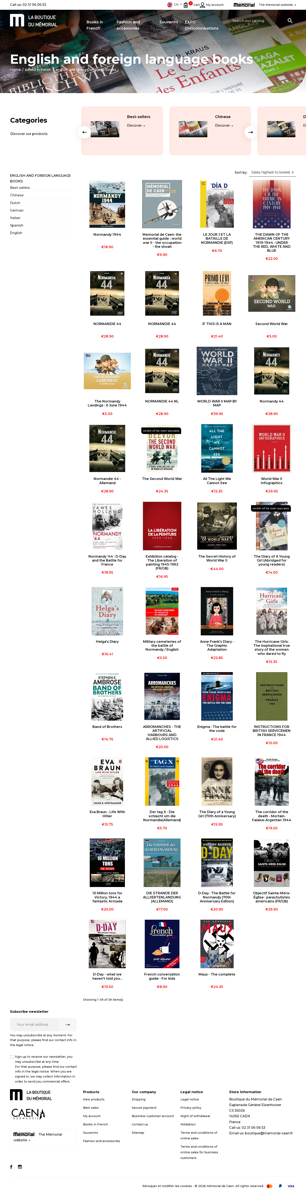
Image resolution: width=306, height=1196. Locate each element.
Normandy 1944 (107, 235)
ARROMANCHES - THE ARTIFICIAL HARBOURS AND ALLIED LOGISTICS (162, 733)
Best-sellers (138, 117)
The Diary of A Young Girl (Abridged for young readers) (272, 560)
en (176, 4)
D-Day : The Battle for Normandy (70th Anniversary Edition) (217, 897)
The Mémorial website (38, 1137)
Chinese (223, 117)
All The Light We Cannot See (217, 481)
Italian (15, 218)
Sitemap (138, 1133)
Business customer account (153, 1116)
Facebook (11, 1167)
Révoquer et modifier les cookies (167, 1186)
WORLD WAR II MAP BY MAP (217, 403)
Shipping (139, 1099)
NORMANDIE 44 (107, 324)
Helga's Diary (107, 642)
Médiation (188, 1124)
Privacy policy (190, 1108)
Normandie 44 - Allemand (107, 481)
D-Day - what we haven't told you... (107, 976)
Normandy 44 (272, 401)
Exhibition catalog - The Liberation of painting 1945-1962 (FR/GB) (162, 562)
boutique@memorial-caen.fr (269, 1133)
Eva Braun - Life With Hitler (107, 814)
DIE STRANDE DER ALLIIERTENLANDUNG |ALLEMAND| (162, 897)
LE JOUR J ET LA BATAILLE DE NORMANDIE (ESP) (217, 238)
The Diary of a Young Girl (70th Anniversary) (217, 814)
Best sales (91, 1108)
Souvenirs (90, 1133)
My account (92, 1116)
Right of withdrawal (195, 1116)
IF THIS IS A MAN (216, 324)
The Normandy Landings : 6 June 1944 (107, 403)
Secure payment (144, 1108)
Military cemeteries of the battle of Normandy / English (162, 646)
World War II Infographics (271, 481)
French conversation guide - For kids (162, 976)
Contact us (140, 1124)
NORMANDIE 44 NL (162, 401)
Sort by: (241, 172)
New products (93, 1099)
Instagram (20, 1167)
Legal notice (189, 1099)
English (16, 233)
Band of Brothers (107, 727)
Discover (134, 125)
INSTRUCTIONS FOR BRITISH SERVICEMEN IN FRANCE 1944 (272, 731)
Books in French (95, 1124)
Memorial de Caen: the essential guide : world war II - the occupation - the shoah (162, 241)
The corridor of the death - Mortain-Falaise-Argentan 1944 (271, 816)
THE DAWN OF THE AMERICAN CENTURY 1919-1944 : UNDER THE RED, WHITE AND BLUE (272, 243)
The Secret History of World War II (217, 558)
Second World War (271, 324)
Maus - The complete (217, 974)
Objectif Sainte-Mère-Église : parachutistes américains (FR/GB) (272, 897)
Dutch (15, 203)
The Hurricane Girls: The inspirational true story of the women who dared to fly (271, 648)
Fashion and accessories (101, 1141)
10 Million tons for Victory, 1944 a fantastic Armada (107, 897)
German (17, 210)
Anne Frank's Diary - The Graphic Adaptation (217, 646)
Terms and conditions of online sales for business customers (199, 1152)
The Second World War (162, 479)
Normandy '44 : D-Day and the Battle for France (107, 560)
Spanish (16, 225)
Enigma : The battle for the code (217, 729)
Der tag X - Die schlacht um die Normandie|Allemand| (162, 816)
